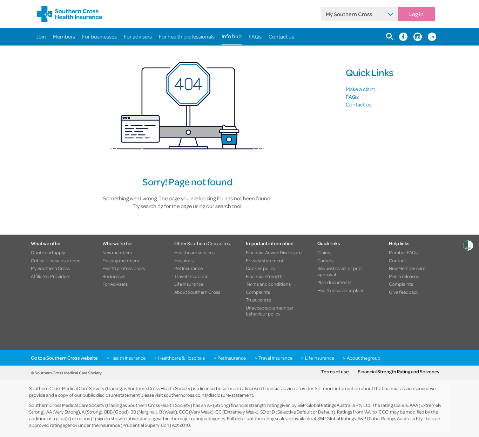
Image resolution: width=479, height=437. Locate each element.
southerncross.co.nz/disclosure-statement (208, 394)
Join (41, 36)
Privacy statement (265, 260)
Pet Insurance (188, 268)
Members (64, 36)
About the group (363, 358)
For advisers (138, 36)
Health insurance (128, 358)
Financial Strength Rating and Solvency (398, 371)
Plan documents (334, 282)
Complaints (258, 292)
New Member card (407, 268)
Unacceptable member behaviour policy (270, 311)
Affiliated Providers (50, 276)
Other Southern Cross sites (202, 243)
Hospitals (184, 260)
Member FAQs (403, 252)
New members (117, 252)
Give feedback (403, 292)
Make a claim (361, 89)
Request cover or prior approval (340, 271)
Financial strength (264, 276)
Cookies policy (261, 268)
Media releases (404, 276)
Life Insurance (188, 284)
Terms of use (335, 371)
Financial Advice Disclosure (274, 252)
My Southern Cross (349, 14)
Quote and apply (48, 252)
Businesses (113, 276)
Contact (397, 260)
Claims (324, 252)
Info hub (232, 36)
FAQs (255, 36)
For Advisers (115, 284)
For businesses (99, 36)
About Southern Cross (197, 292)
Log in (416, 14)
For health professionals (187, 36)
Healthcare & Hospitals (181, 358)
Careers (325, 260)
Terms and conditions (268, 284)
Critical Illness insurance (55, 260)
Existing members (120, 260)
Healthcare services (194, 252)
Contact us (281, 36)
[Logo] (69, 14)
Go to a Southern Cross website (64, 358)
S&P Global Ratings (336, 418)
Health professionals (123, 268)
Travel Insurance (191, 276)
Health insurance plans (340, 290)
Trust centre (258, 300)
